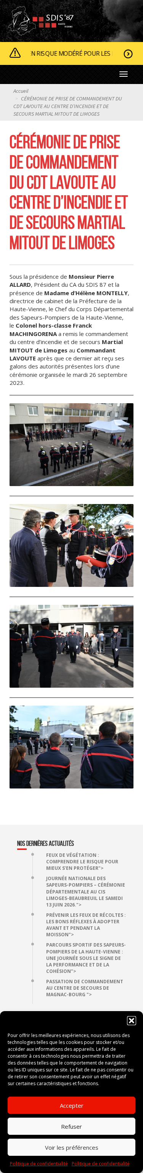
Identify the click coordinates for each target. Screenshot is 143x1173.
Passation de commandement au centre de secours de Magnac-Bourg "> (84, 988)
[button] (131, 1020)
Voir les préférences (71, 1147)
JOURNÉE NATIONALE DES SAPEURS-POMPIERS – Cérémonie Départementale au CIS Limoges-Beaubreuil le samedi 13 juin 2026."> (85, 891)
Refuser (71, 1126)
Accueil (20, 90)
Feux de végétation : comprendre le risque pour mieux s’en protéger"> (82, 861)
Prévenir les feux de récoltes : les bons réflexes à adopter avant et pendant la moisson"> (86, 925)
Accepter (72, 1105)
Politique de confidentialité (39, 1163)
